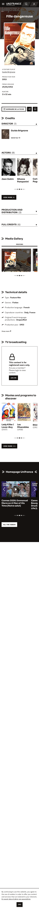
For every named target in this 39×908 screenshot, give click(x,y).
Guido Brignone (8, 72)
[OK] (19, 904)
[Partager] (29, 109)
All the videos (9, 525)
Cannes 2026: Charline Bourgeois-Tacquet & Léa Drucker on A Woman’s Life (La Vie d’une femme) (15, 504)
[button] (28, 252)
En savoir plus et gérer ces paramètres (16, 899)
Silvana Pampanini (23, 180)
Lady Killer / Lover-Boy (8, 425)
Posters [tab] (19, 244)
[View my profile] (34, 4)
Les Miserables (23, 425)
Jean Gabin (8, 179)
